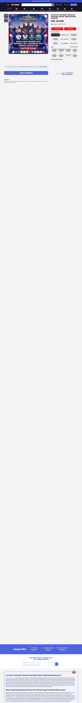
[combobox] (37, 4)
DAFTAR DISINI (57, 28)
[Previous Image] (11, 35)
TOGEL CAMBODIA (26, 73)
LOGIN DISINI (70, 28)
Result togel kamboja (10, 677)
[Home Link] (15, 5)
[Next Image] (46, 35)
